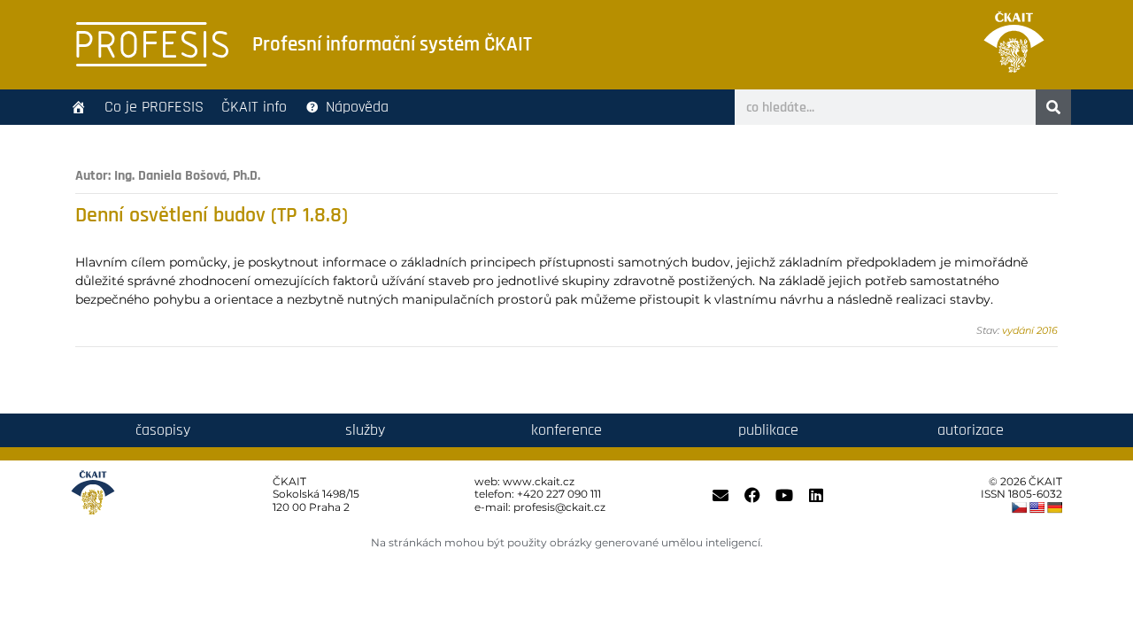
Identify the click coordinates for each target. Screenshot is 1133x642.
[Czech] (1019, 507)
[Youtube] (784, 495)
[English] (1036, 507)
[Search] (1053, 107)
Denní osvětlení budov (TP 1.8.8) (211, 215)
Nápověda (357, 107)
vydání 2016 (1030, 330)
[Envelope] (720, 495)
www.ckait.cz (538, 481)
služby (365, 430)
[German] (1054, 507)
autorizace (970, 430)
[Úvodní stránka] (79, 107)
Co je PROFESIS (154, 107)
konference (566, 430)
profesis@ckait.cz (559, 507)
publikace (768, 430)
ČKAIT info (254, 107)
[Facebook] (752, 495)
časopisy (162, 430)
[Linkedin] (816, 495)
